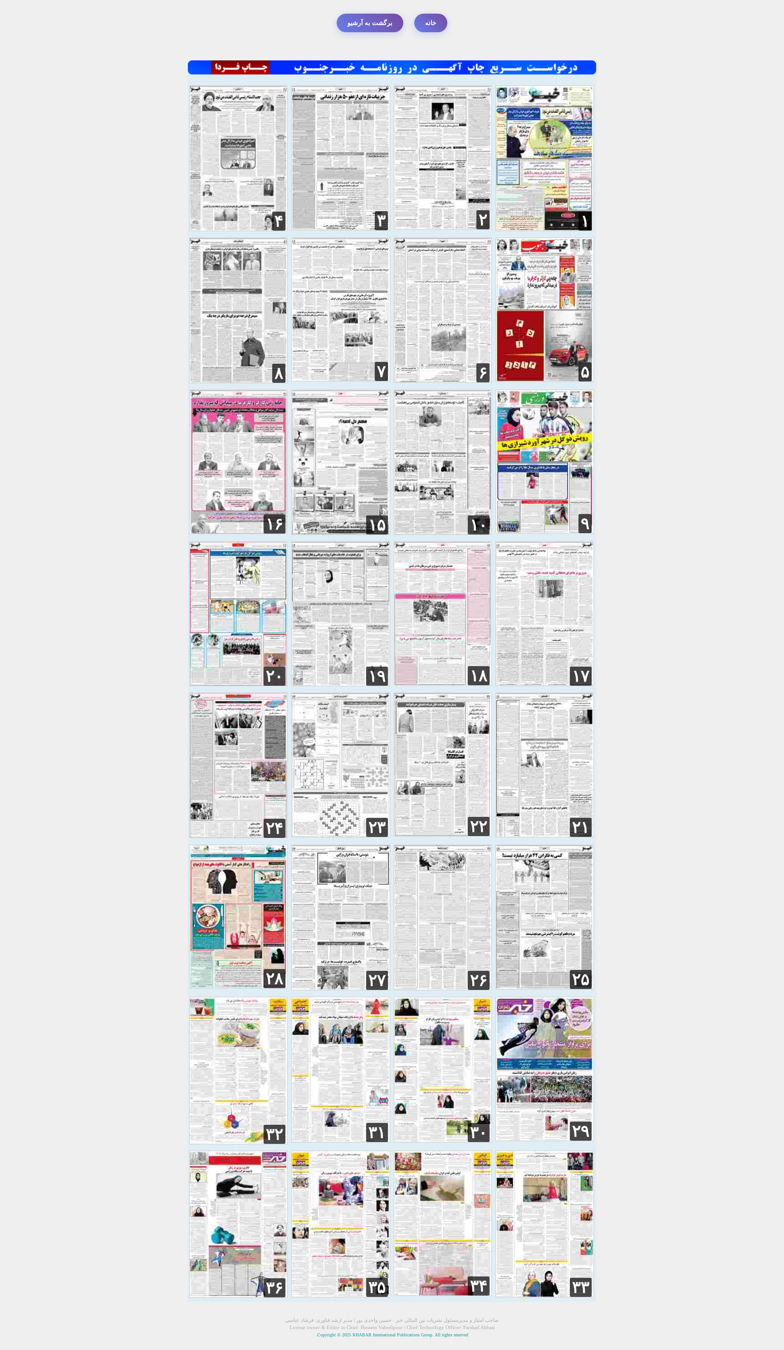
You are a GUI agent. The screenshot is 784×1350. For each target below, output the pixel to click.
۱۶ (274, 524)
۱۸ (478, 676)
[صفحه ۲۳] (340, 835)
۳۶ (274, 1288)
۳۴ (478, 1286)
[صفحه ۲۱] (544, 835)
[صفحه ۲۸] (238, 986)
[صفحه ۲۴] (238, 836)
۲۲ (478, 826)
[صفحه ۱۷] (544, 683)
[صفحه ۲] (443, 227)
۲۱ (580, 827)
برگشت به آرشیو (370, 23)
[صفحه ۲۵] (544, 987)
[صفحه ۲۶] (443, 988)
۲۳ (377, 827)
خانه (430, 23)
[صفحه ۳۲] (238, 1142)
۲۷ (377, 980)
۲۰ (274, 676)
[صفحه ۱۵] (340, 532)
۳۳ (580, 1287)
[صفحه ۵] (544, 379)
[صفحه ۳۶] (238, 1295)
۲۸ (274, 978)
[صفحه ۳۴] (443, 1293)
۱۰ (478, 525)
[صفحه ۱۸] (443, 683)
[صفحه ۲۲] (443, 834)
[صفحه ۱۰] (443, 532)
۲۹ (580, 1131)
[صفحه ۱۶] (238, 531)
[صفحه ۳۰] (443, 1140)
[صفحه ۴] (238, 228)
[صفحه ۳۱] (340, 1140)
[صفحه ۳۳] (544, 1295)
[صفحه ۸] (238, 381)
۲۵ (580, 979)
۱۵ (377, 525)
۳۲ (274, 1134)
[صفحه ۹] (544, 531)
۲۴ (274, 828)
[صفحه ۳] (340, 228)
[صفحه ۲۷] (340, 988)
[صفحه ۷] (340, 379)
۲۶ (478, 980)
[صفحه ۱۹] (340, 683)
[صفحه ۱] (544, 228)
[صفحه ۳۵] (340, 1295)
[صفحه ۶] (443, 380)
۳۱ (377, 1132)
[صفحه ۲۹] (544, 1138)
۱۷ (580, 676)
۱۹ (377, 676)
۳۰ (478, 1132)
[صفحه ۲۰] (238, 683)
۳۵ (377, 1287)
